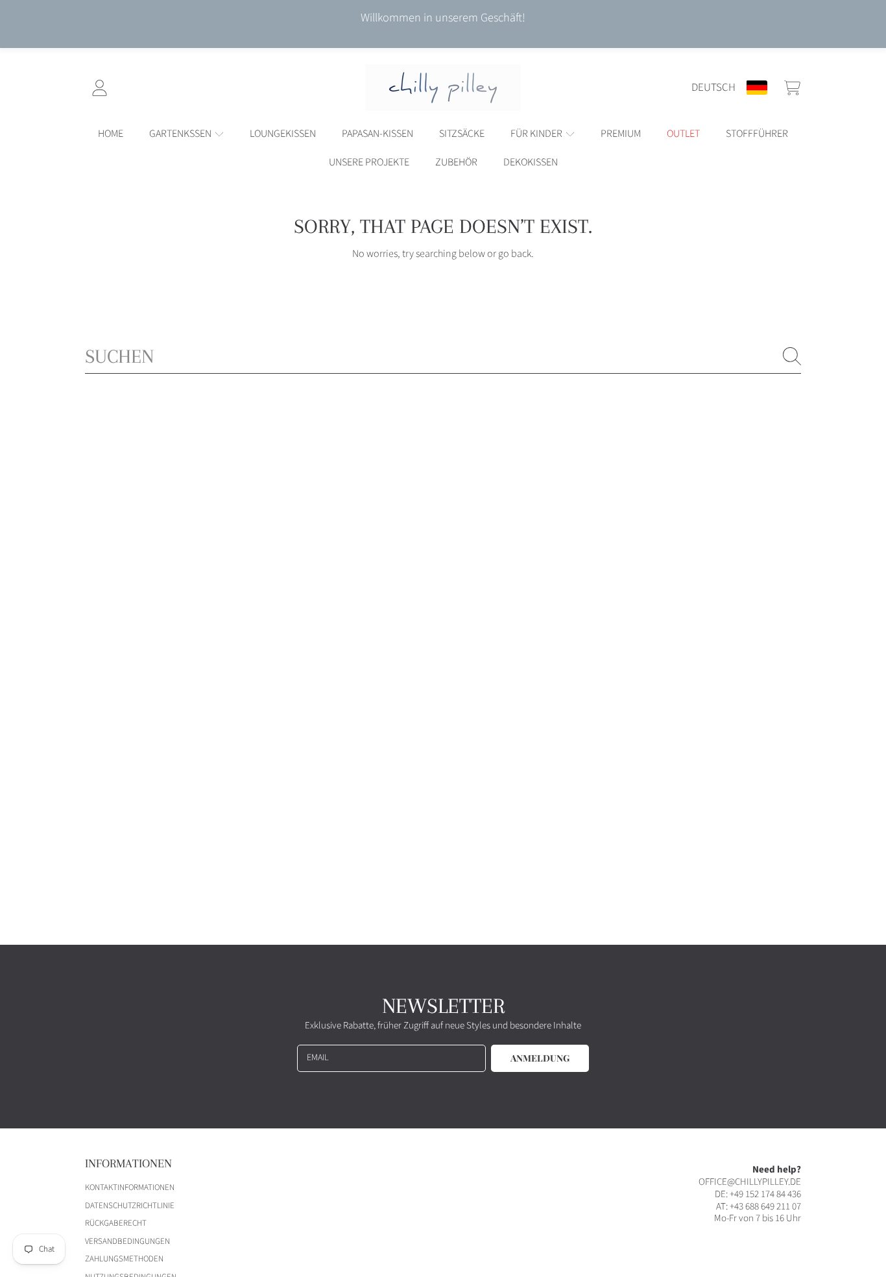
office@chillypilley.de (750, 1182)
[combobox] (443, 356)
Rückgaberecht (116, 1223)
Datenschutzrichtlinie (129, 1205)
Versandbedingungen (127, 1241)
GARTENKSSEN (181, 134)
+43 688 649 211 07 (765, 1206)
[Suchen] (792, 356)
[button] (792, 87)
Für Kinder (537, 134)
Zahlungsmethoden (124, 1259)
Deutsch (713, 87)
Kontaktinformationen (129, 1187)
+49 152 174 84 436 (765, 1194)
